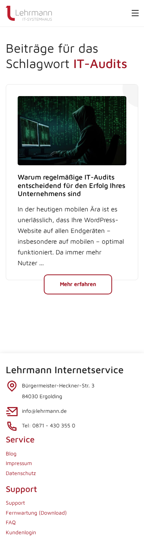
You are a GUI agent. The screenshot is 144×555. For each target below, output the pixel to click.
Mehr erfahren (78, 284)
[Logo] (29, 13)
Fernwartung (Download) (36, 512)
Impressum (19, 463)
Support (15, 502)
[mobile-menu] (135, 13)
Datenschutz (21, 473)
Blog (11, 453)
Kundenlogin (21, 532)
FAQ (11, 522)
